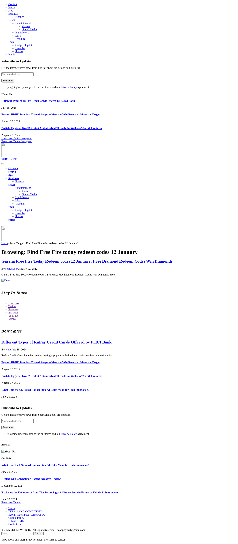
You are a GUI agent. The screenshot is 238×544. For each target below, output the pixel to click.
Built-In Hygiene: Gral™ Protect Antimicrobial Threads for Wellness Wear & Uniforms (51, 128)
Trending (20, 38)
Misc (18, 35)
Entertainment (23, 23)
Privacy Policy (69, 87)
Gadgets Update (24, 45)
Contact (12, 4)
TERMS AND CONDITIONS (25, 511)
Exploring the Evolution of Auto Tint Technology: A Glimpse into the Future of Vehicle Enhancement (59, 492)
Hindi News (22, 32)
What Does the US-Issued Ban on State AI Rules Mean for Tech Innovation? (45, 389)
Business (13, 13)
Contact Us (14, 524)
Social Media (29, 29)
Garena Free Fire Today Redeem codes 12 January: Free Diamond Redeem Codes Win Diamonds (86, 261)
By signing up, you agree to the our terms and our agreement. (47, 87)
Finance (19, 16)
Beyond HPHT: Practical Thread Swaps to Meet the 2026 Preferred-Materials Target (50, 114)
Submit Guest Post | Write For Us (26, 514)
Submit (38, 533)
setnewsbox (11, 268)
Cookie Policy (16, 517)
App (10, 10)
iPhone (19, 51)
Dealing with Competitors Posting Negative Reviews (31, 478)
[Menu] (2, 163)
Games (26, 26)
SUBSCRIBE (9, 159)
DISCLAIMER (17, 520)
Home (11, 7)
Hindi (11, 54)
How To (20, 48)
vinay (8, 349)
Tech (11, 41)
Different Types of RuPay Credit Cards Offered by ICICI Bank (38, 100)
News (11, 19)
